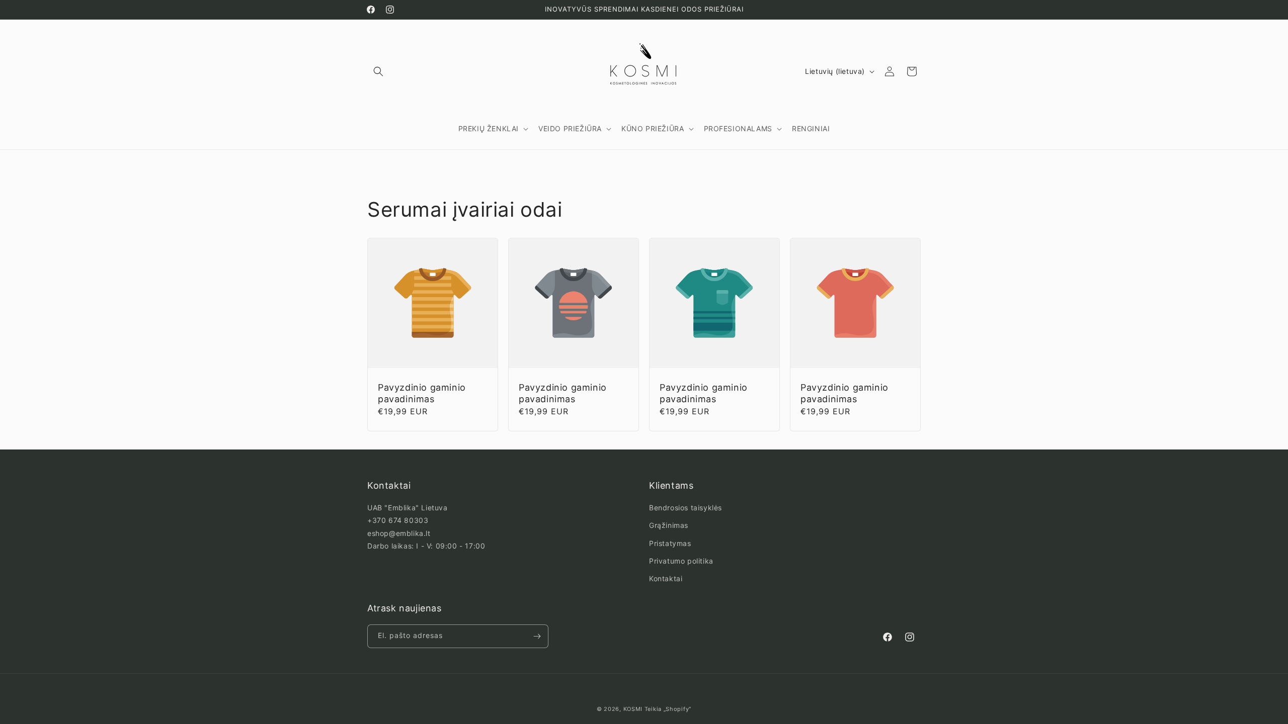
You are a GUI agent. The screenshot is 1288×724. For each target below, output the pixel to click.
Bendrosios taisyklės (685, 507)
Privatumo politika (681, 561)
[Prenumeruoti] (537, 636)
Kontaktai (665, 578)
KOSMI (633, 708)
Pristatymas (670, 543)
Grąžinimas (668, 525)
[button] (378, 71)
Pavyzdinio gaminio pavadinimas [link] (422, 393)
